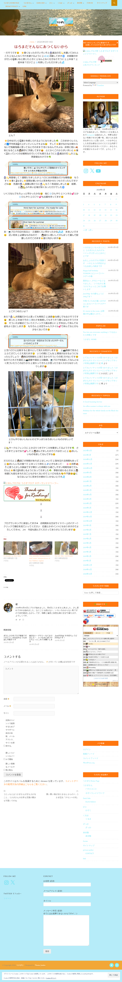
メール (7, 706)
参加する (115, 680)
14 (105, 210)
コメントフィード (90, 758)
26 (95, 220)
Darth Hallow (90, 802)
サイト (6, 713)
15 (111, 210)
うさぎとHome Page (11, 3)
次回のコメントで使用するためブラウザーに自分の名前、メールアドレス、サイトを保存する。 (10, 733)
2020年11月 (87, 464)
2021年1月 (87, 455)
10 (84, 210)
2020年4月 (87, 494)
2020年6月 (87, 486)
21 (105, 215)
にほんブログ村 (89, 62)
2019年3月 (87, 552)
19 (94, 215)
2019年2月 (87, 556)
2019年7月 (87, 534)
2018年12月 (87, 565)
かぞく (88, 810)
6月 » (91, 230)
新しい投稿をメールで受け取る (10, 767)
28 (106, 220)
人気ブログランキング (91, 65)
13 (100, 210)
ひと (51, 3)
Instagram (90, 135)
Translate (100, 85)
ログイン (87, 749)
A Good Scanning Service (92, 402)
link (24, 6)
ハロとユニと (91, 789)
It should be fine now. (12, 556)
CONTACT (89, 853)
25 (89, 220)
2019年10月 (87, 521)
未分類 (79, 3)
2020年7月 (87, 481)
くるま (60, 3)
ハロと (32, 42)
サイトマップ (102, 3)
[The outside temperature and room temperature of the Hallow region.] (40, 548)
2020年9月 (87, 472)
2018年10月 (87, 574)
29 (111, 220)
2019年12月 (87, 512)
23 (116, 215)
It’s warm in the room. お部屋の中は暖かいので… (93, 312)
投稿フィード (88, 754)
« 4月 (85, 230)
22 (111, 215)
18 (89, 215)
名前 (6, 699)
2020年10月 (87, 468)
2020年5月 (87, 490)
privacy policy (11, 6)
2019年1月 (87, 561)
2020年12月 (87, 459)
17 (84, 215)
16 (116, 210)
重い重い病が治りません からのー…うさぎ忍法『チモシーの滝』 (62, 796)
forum (90, 3)
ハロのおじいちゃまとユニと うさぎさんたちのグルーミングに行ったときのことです (94, 251)
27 (100, 220)
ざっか (69, 3)
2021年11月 (87, 450)
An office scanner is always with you (96, 406)
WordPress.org (88, 763)
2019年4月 (87, 547)
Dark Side (41, 3)
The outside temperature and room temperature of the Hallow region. (39, 558)
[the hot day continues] (66, 548)
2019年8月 (87, 530)
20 (100, 215)
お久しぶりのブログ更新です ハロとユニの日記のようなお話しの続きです (16, 637)
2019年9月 (87, 525)
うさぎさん (27, 3)
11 (89, 210)
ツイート (7, 898)
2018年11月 (87, 569)
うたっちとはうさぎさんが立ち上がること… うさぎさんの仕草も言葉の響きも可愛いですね (20, 797)
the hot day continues (64, 556)
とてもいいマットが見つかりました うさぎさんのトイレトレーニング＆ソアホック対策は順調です (100, 360)
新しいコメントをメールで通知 (10, 756)
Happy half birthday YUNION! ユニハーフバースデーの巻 (93, 273)
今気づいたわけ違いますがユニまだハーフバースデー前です (94, 304)
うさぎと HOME (90, 339)
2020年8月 (87, 477)
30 (116, 220)
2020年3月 (87, 499)
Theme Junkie (40, 965)
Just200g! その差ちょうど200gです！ (93, 295)
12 (94, 210)
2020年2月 (87, 503)
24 (84, 220)
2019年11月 (87, 516)
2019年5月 (87, 543)
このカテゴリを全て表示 (101, 678)
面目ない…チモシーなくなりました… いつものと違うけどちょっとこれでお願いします (40, 638)
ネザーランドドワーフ (94, 793)
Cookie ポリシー (51, 978)
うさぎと (20, 965)
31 (84, 226)
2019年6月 (87, 538)
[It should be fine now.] (15, 548)
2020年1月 (87, 508)
